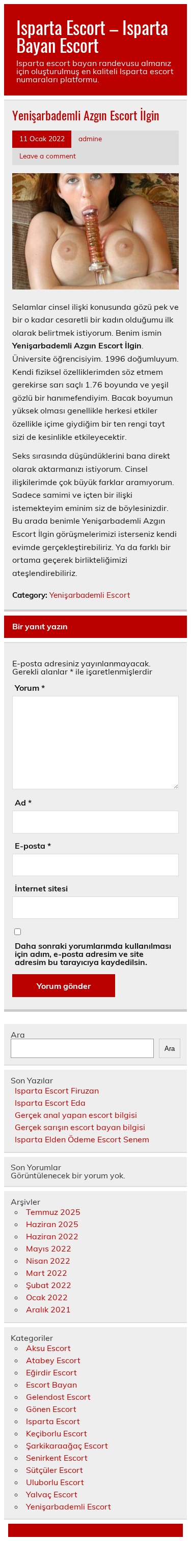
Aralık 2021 (48, 1309)
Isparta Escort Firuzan (57, 1090)
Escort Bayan (51, 1384)
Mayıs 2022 (48, 1248)
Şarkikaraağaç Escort (67, 1445)
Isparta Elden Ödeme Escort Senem (82, 1139)
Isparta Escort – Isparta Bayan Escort (92, 36)
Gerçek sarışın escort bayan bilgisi (80, 1127)
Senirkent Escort (57, 1458)
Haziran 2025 (52, 1224)
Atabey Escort (53, 1360)
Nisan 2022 (48, 1261)
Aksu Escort (48, 1348)
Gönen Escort (51, 1409)
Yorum (30, 688)
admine (90, 138)
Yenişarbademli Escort (89, 595)
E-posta (33, 846)
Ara (18, 1035)
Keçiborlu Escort (56, 1433)
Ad (23, 802)
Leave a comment (47, 155)
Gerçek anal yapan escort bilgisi (76, 1115)
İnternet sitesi (41, 888)
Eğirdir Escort (51, 1372)
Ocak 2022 (47, 1297)
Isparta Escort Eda (50, 1103)
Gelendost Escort (58, 1397)
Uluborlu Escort (55, 1482)
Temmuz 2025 (53, 1212)
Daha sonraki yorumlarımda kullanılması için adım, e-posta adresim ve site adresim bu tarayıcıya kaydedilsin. (93, 954)
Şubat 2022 (48, 1285)
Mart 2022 (46, 1273)
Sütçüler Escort (54, 1470)
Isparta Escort (53, 1421)
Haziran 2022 (52, 1236)
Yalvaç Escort (51, 1494)
